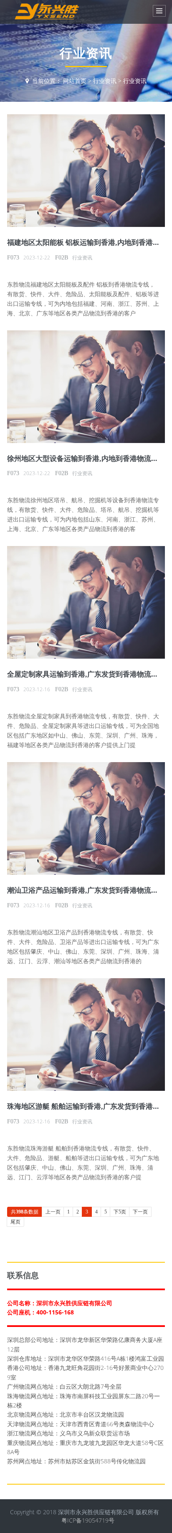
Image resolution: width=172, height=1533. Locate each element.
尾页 (15, 1222)
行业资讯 (104, 81)
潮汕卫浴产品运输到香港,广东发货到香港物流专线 (86, 890)
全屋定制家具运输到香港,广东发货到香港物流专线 (86, 674)
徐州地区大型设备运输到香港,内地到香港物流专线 (86, 458)
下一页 (140, 1212)
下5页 (120, 1212)
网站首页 (74, 81)
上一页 (53, 1212)
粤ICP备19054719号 (87, 1520)
